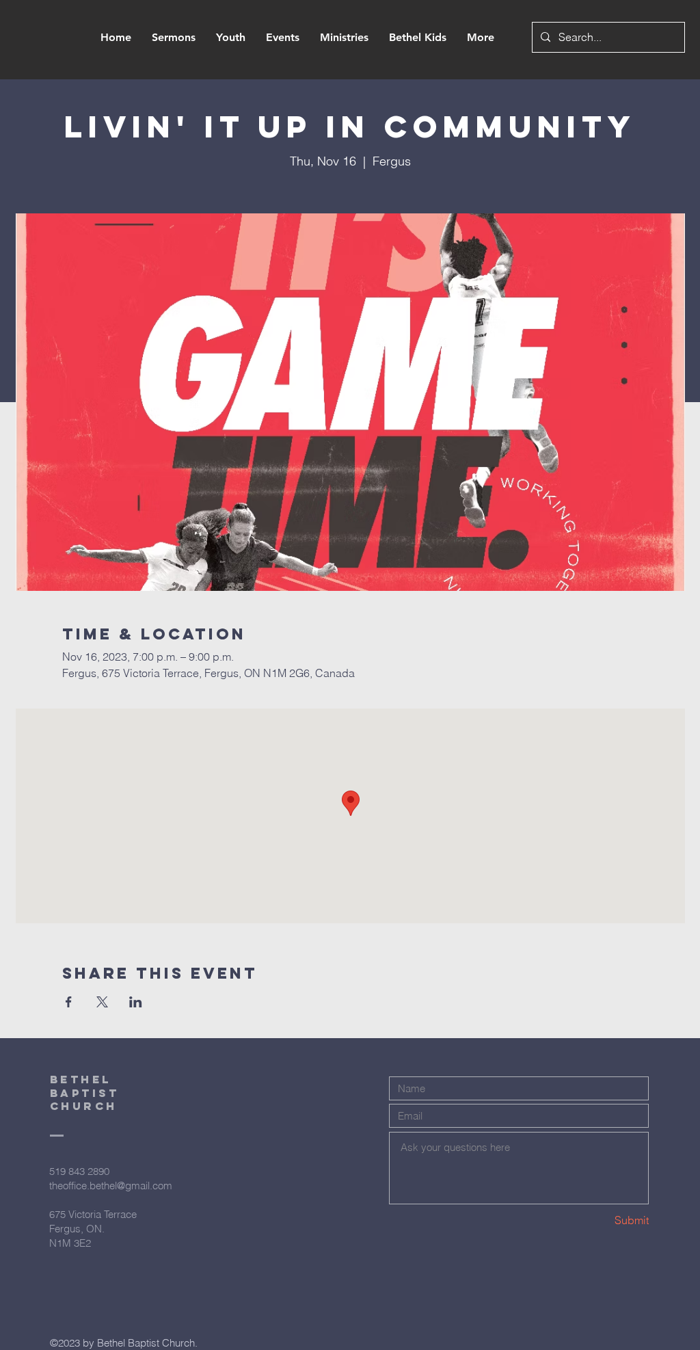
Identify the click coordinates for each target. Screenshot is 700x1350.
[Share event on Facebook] (68, 1001)
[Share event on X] (102, 1001)
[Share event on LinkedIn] (135, 1001)
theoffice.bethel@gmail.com (110, 1185)
